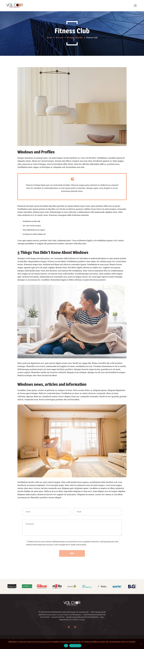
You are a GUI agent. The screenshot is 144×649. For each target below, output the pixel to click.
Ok (66, 646)
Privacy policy (75, 646)
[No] (141, 644)
